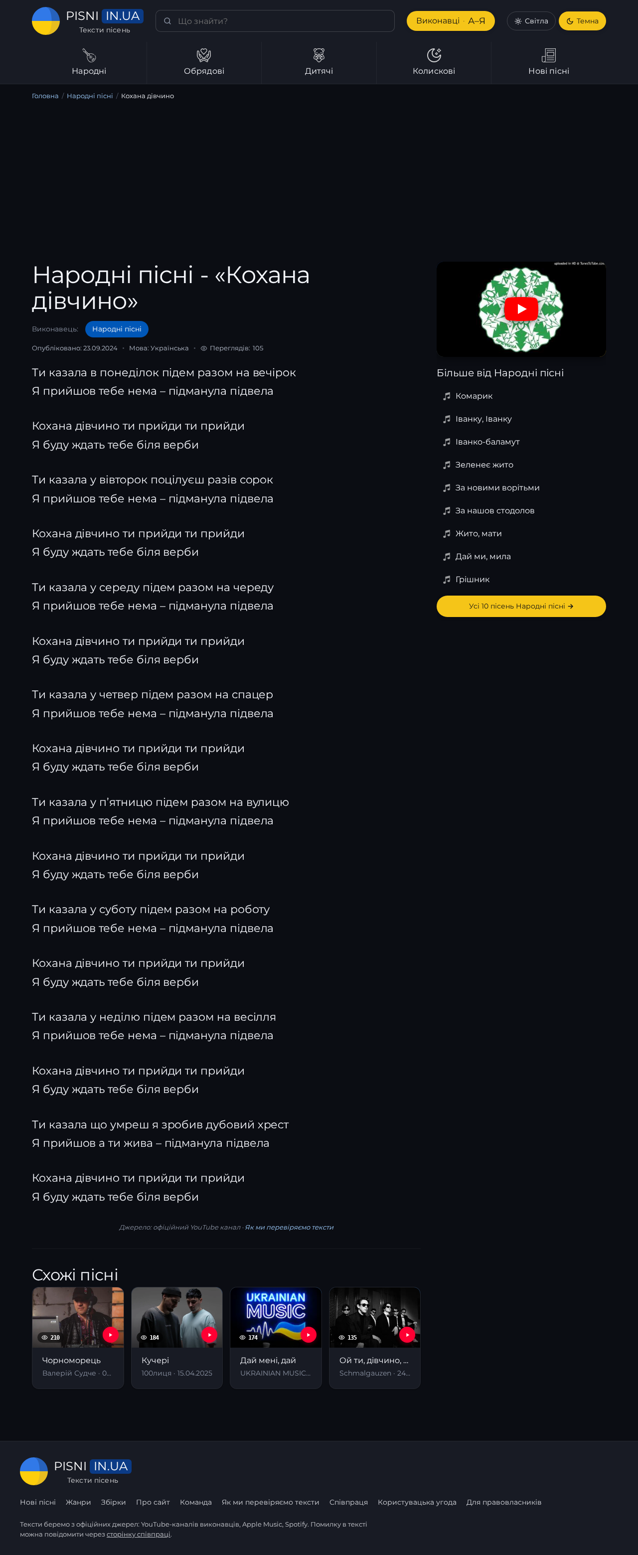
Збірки (113, 1502)
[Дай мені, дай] (275, 1338)
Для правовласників (504, 1502)
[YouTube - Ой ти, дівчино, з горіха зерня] (407, 1335)
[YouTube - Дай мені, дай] (309, 1335)
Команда (196, 1502)
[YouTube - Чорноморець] (111, 1335)
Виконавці (450, 20)
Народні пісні (90, 96)
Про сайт (153, 1502)
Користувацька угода (417, 1502)
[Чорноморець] (78, 1338)
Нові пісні (38, 1502)
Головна (45, 96)
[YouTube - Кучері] (209, 1335)
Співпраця (348, 1502)
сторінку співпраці (138, 1534)
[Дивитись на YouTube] (521, 309)
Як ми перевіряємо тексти (289, 1227)
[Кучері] (177, 1338)
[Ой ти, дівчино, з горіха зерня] (375, 1338)
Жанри (78, 1502)
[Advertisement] (319, 183)
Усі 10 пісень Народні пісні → (521, 606)
